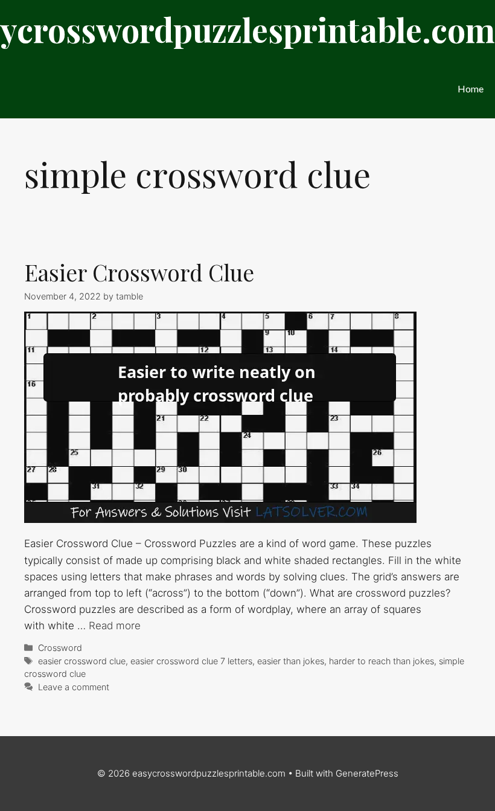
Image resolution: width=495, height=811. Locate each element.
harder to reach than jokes (381, 661)
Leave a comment (73, 687)
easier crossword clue (82, 661)
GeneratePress (367, 773)
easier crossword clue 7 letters (191, 661)
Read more (115, 626)
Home (471, 88)
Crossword (60, 648)
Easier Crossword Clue (139, 272)
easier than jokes (290, 661)
